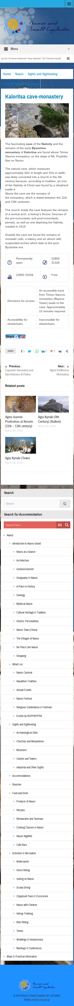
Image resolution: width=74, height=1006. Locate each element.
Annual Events (23, 690)
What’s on (17, 664)
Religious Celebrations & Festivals (34, 707)
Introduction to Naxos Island (26, 544)
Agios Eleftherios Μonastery (59, 370)
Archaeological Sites (27, 733)
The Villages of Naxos (27, 639)
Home (7, 74)
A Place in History (25, 586)
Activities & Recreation (24, 853)
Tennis (19, 931)
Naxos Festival (24, 699)
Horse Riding (23, 870)
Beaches (16, 785)
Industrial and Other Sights (30, 767)
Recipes (20, 810)
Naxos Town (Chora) (26, 630)
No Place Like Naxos (27, 647)
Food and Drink (20, 793)
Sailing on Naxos (25, 879)
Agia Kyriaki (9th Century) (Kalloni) (49, 419)
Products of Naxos (25, 801)
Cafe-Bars (21, 845)
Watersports (22, 862)
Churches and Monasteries (20, 84)
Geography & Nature (26, 578)
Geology (20, 595)
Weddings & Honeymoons (29, 940)
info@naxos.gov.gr (41, 999)
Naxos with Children (26, 905)
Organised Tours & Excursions (32, 896)
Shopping (21, 656)
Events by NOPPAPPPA (29, 716)
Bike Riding (22, 922)
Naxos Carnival (24, 673)
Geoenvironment (25, 569)
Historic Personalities (27, 621)
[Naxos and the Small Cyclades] (37, 25)
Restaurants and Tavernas (29, 819)
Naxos (19, 74)
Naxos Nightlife (24, 836)
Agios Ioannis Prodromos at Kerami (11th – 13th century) (19, 421)
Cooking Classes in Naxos (30, 827)
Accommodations (21, 776)
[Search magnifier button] (66, 524)
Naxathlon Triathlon (26, 681)
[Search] (65, 504)
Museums (21, 750)
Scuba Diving (23, 888)
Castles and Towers (26, 759)
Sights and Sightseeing (43, 74)
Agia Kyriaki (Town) (17, 458)
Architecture (22, 560)
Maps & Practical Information (22, 957)
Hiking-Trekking (24, 914)
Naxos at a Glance (25, 552)
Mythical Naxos (24, 604)
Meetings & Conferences (29, 948)
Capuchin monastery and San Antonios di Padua (19, 370)
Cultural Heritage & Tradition (31, 613)
